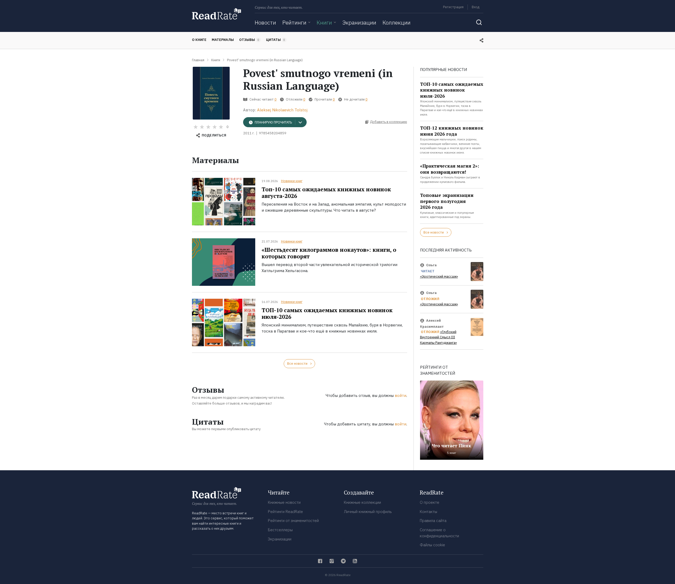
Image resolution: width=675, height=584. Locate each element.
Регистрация (453, 7)
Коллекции (397, 22)
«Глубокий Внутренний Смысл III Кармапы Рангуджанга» (438, 337)
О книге (199, 39)
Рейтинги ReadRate (285, 511)
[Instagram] (331, 561)
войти (400, 395)
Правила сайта (433, 520)
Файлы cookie (432, 544)
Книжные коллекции (362, 502)
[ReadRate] (216, 14)
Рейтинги (294, 22)
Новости (265, 22)
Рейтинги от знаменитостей (293, 520)
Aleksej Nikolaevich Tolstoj (282, 109)
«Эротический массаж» (439, 276)
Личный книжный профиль (368, 511)
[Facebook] (320, 561)
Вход (475, 7)
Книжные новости (284, 502)
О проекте (429, 502)
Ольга (431, 265)
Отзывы (249, 39)
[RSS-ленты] (355, 561)
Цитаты (275, 39)
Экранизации (359, 22)
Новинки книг (291, 181)
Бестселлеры (280, 529)
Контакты (428, 511)
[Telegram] (343, 561)
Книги (324, 22)
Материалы (223, 39)
